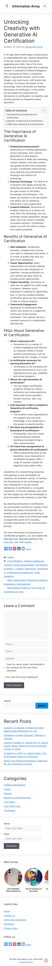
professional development (20, 572)
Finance (8, 793)
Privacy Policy (11, 928)
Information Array (26, 6)
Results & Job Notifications (17, 798)
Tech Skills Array (12, 806)
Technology (9, 810)
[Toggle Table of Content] (43, 111)
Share (28, 549)
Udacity (28, 542)
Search (7, 701)
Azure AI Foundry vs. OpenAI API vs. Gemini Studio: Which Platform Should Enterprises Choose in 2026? (26, 745)
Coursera (8, 542)
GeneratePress (26, 962)
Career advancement (23, 565)
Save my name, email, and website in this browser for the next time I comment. (26, 667)
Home (7, 911)
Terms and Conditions (15, 920)
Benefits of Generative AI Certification (25, 121)
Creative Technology (25, 568)
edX (16, 542)
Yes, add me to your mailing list (21, 677)
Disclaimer (9, 924)
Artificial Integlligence (14, 785)
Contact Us (9, 915)
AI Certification (14, 561)
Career (10, 557)
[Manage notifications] (46, 960)
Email (6, 834)
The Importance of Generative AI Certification (22, 116)
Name (7, 823)
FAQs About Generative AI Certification (25, 124)
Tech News (9, 802)
